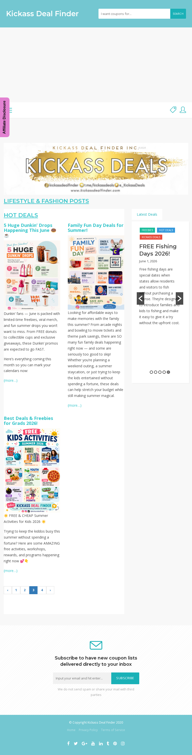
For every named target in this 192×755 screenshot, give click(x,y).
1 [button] (151, 372)
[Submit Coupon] (173, 110)
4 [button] (164, 372)
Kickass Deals (151, 237)
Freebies (147, 230)
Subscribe (125, 678)
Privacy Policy (88, 730)
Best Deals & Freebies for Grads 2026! (28, 420)
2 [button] (155, 372)
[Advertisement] (96, 65)
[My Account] (183, 110)
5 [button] (168, 372)
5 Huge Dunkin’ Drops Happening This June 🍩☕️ (30, 230)
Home (71, 730)
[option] (160, 282)
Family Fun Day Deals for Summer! (96, 227)
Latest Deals (147, 214)
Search (178, 13)
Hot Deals (166, 230)
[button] (140, 298)
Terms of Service (113, 730)
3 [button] (160, 372)
